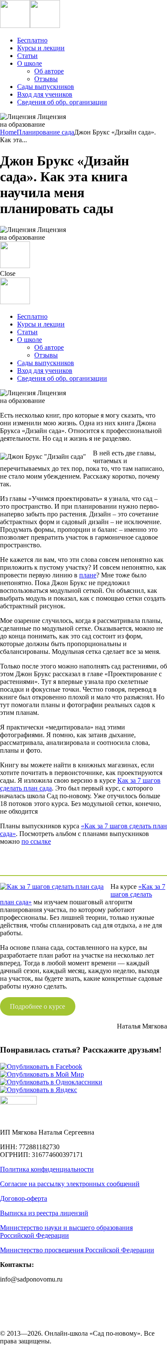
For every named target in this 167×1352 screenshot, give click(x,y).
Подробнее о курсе (37, 1006)
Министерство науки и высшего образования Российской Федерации (66, 1231)
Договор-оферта (23, 1198)
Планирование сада (45, 132)
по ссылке (36, 841)
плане (87, 575)
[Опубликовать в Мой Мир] (42, 1074)
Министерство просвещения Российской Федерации (77, 1250)
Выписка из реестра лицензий (44, 1213)
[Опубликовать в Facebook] (41, 1066)
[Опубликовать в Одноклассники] (51, 1082)
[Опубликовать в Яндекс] (38, 1089)
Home (8, 132)
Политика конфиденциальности (47, 1169)
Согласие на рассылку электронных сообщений (70, 1183)
